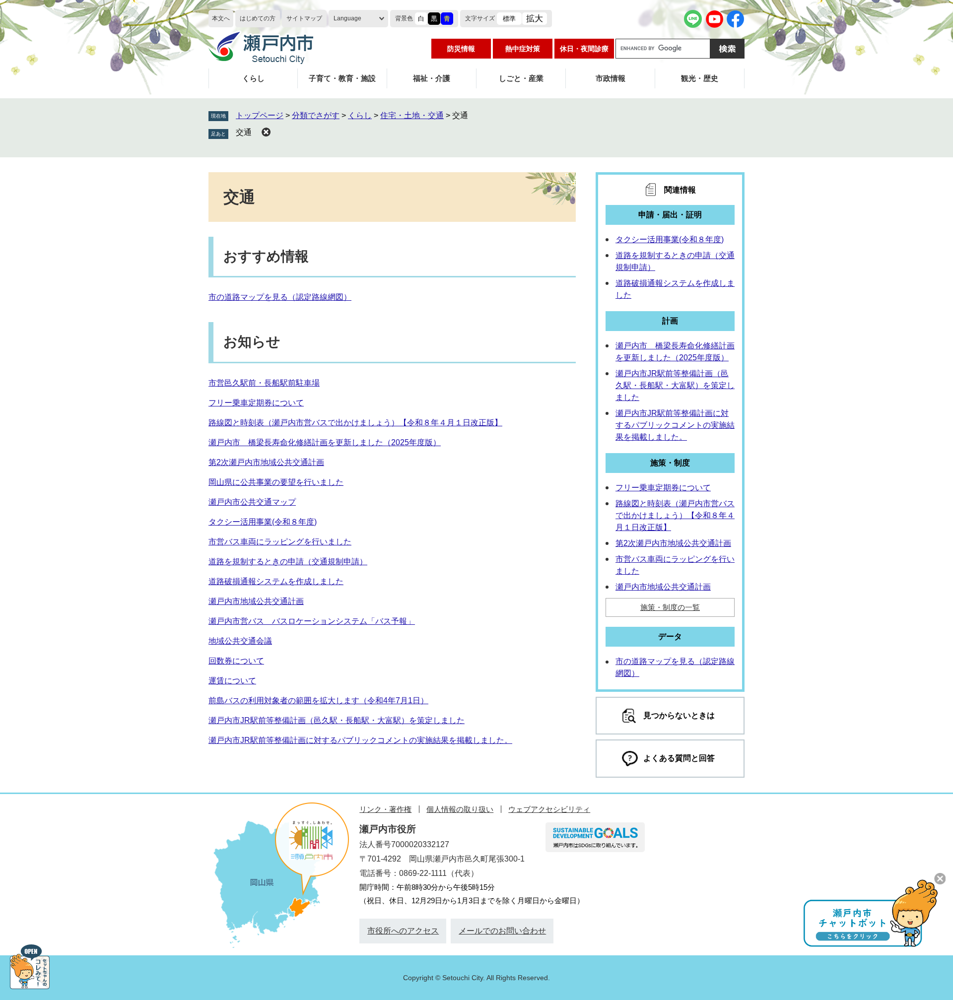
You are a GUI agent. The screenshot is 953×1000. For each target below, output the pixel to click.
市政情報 (610, 78)
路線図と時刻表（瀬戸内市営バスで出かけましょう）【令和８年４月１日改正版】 (355, 422)
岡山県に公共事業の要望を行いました (275, 482)
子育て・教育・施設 (342, 78)
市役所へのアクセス (403, 931)
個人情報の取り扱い (459, 809)
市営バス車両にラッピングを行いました (279, 541)
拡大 (534, 18)
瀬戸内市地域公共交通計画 (256, 601)
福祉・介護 (431, 78)
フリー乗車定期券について (256, 403)
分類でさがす (316, 115)
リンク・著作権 (385, 809)
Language (347, 18)
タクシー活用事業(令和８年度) (262, 522)
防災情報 (461, 49)
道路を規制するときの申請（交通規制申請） (287, 561)
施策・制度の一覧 (670, 607)
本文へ (221, 18)
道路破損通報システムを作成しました (275, 581)
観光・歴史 (699, 78)
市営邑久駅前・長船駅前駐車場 (264, 383)
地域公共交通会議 (240, 641)
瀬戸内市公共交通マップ (252, 502)
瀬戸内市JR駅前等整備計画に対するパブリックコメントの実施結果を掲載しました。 (360, 740)
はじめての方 (257, 18)
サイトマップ (304, 18)
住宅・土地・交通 (412, 115)
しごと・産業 (521, 78)
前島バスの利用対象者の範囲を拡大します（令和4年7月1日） (318, 700)
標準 (509, 18)
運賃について (232, 680)
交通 (244, 132)
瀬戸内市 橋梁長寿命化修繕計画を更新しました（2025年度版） (324, 442)
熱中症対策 (522, 49)
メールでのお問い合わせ (502, 931)
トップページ (259, 115)
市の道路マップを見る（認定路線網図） (279, 297)
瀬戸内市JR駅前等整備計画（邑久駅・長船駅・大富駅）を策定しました (336, 720)
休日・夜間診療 (584, 49)
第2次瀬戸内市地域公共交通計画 (266, 462)
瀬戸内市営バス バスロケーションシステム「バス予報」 (311, 621)
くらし (253, 78)
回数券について (236, 661)
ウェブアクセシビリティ (549, 809)
